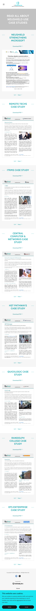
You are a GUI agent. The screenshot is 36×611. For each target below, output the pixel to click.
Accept (26, 607)
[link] (18, 4)
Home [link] (18, 588)
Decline (9, 607)
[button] (4, 4)
